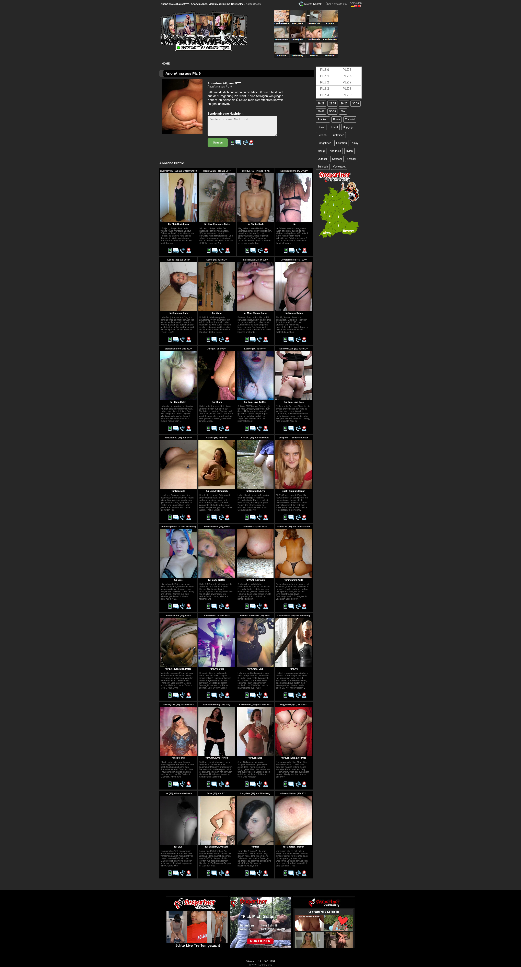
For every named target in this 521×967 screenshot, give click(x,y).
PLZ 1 (324, 76)
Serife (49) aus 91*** (216, 259)
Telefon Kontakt (313, 3)
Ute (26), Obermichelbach (178, 793)
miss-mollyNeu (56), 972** (293, 793)
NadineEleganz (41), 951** (294, 171)
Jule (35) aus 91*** (216, 348)
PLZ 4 (324, 95)
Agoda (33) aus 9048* (178, 259)
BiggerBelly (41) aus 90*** (293, 704)
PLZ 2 (324, 82)
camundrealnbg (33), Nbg (216, 704)
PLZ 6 (347, 76)
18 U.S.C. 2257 (266, 961)
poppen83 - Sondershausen (294, 437)
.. (256, 332)
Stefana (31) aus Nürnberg (255, 437)
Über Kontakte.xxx (336, 3)
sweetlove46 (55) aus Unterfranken (178, 171)
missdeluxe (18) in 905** (255, 259)
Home (166, 63)
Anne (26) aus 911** (217, 793)
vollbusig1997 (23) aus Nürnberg (178, 526)
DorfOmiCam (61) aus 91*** (293, 348)
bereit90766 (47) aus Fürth (256, 171)
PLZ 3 (324, 88)
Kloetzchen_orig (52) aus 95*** (255, 704)
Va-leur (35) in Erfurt (217, 437)
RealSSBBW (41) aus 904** (217, 171)
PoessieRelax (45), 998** (217, 526)
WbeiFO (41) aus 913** (255, 526)
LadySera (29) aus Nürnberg (255, 793)
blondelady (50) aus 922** (178, 348)
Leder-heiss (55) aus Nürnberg (293, 615)
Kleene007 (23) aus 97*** (217, 615)
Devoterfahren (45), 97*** (294, 259)
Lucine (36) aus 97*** (255, 348)
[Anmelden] (356, 6)
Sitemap (250, 961)
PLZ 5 (347, 69)
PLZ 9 (347, 95)
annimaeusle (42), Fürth (178, 615)
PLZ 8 (347, 88)
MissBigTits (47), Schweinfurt (178, 704)
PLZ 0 (324, 69)
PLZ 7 (347, 82)
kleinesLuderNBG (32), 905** (255, 615)
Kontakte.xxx (253, 4)
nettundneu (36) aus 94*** (178, 437)
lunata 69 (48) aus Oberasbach (293, 526)
